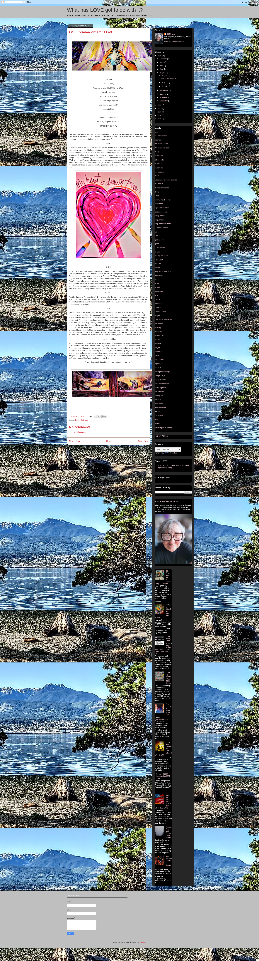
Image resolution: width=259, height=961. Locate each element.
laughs (157, 288)
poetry (157, 340)
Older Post (143, 441)
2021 (160, 105)
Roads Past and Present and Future (168, 832)
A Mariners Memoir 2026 (166, 501)
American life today (162, 148)
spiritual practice (161, 388)
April (162, 66)
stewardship (159, 392)
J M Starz (171, 34)
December (164, 101)
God (82, 420)
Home (109, 441)
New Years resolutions (163, 320)
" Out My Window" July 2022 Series (168, 678)
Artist (157, 152)
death (157, 176)
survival (158, 400)
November (164, 97)
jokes (157, 284)
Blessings (158, 164)
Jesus (157, 280)
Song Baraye (160, 376)
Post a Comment (79, 432)
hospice (158, 264)
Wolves (158, 424)
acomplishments (161, 136)
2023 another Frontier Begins (169, 861)
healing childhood (161, 256)
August (163, 72)
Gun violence (160, 248)
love (86, 420)
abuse (157, 132)
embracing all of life (162, 200)
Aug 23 (165, 83)
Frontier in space (161, 228)
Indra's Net (159, 276)
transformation (160, 408)
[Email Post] (90, 416)
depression (159, 184)
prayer (157, 348)
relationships (160, 360)
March (162, 62)
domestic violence (162, 188)
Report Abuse (161, 436)
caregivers (159, 168)
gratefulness (159, 240)
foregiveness (160, 216)
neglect (157, 316)
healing (157, 252)
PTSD (157, 356)
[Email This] (95, 416)
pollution (158, 344)
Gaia (156, 232)
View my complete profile (174, 42)
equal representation (163, 208)
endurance (159, 204)
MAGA (157, 300)
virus (157, 420)
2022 (160, 109)
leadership (159, 292)
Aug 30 (165, 86)
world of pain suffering (163, 428)
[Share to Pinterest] (105, 416)
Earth (77, 420)
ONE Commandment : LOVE (172, 78)
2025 (160, 119)
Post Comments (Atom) (114, 448)
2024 (160, 115)
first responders (161, 212)
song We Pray (160, 380)
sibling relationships (162, 372)
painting (158, 328)
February (163, 59)
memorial (158, 304)
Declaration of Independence (166, 180)
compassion (159, 172)
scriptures (158, 368)
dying (157, 192)
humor (157, 268)
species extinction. (162, 384)
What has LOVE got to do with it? (105, 10)
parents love (159, 336)
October (163, 94)
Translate (173, 453)
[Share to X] (100, 416)
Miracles (158, 308)
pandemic (158, 332)
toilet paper (159, 404)
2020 (160, 56)
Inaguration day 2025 (163, 272)
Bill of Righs (159, 160)
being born (159, 156)
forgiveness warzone (163, 224)
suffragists (159, 396)
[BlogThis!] (97, 416)
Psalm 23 (158, 352)
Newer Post (74, 441)
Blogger (143, 942)
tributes (158, 412)
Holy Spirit (159, 260)
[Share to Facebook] (102, 416)
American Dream (161, 144)
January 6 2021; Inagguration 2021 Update (162, 776)
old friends (159, 324)
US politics (159, 416)
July (161, 69)
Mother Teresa (160, 312)
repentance (159, 364)
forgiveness (159, 220)
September (164, 90)
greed (157, 244)
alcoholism (159, 140)
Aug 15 (165, 75)
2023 (160, 112)
